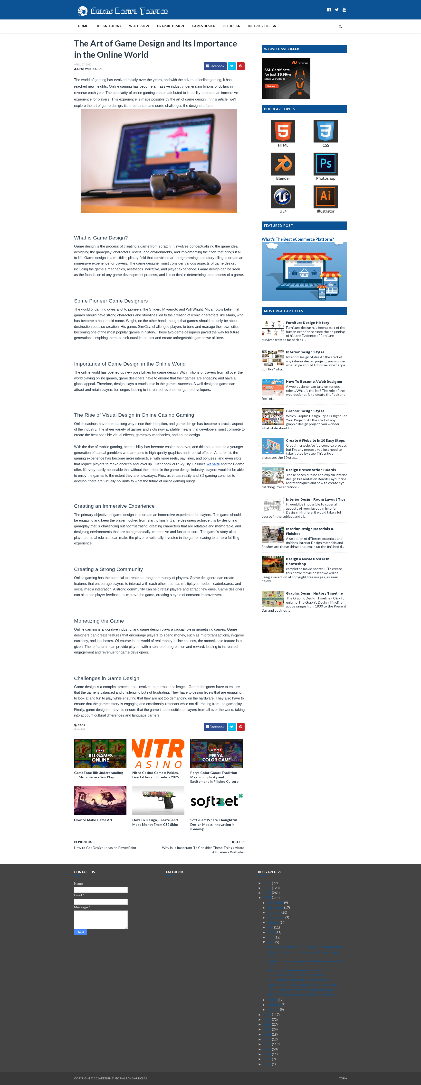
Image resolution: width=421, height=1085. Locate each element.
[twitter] (336, 9)
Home (83, 26)
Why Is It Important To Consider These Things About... (303, 954)
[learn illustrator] (326, 213)
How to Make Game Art (93, 820)
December (276, 903)
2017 (267, 1039)
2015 (267, 1049)
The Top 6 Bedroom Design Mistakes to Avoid (301, 995)
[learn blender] (283, 180)
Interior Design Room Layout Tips (315, 499)
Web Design (139, 26)
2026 (267, 883)
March (273, 1000)
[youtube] (344, 9)
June (272, 932)
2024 (267, 893)
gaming (79, 729)
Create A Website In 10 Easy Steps (315, 440)
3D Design (231, 26)
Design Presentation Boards (311, 469)
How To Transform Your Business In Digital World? (305, 947)
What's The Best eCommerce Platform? (298, 239)
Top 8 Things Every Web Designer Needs (298, 980)
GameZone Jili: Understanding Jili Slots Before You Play (98, 775)
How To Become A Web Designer (314, 381)
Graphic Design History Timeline (314, 593)
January (274, 1009)
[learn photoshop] (326, 180)
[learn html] (283, 147)
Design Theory (108, 26)
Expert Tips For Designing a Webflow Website (302, 985)
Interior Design (262, 26)
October (274, 912)
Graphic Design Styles (305, 410)
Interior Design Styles (305, 351)
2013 (267, 1059)
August (274, 922)
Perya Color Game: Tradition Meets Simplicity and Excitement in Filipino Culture (214, 777)
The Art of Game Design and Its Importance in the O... (305, 963)
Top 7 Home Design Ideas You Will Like (296, 975)
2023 (267, 897)
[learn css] (326, 147)
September (276, 917)
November (276, 907)
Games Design (204, 26)
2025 (267, 888)
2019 (267, 1029)
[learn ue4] (283, 213)
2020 (267, 1024)
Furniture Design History (307, 322)
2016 (267, 1044)
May (271, 937)
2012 (267, 1064)
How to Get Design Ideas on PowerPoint (298, 970)
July (271, 927)
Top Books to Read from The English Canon (300, 990)
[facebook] (329, 9)
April (271, 942)
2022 (267, 1014)
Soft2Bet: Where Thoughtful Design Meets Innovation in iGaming (213, 824)
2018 (267, 1034)
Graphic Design (170, 26)
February (275, 1004)
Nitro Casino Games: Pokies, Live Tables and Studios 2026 (155, 775)
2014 (267, 1054)
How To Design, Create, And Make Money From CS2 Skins (155, 822)
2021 (267, 1019)
